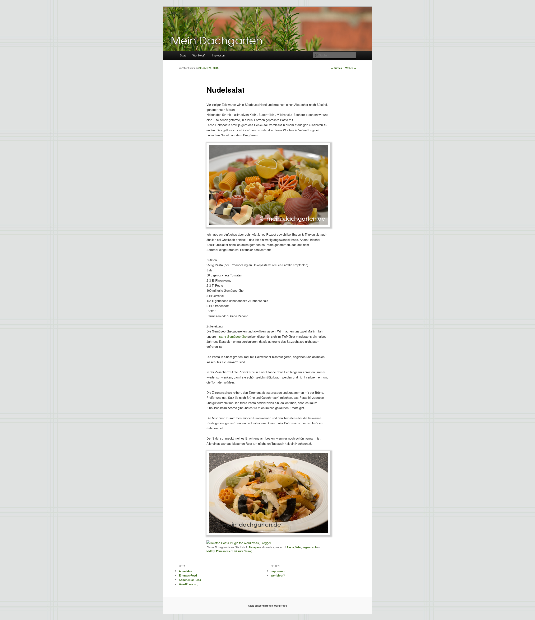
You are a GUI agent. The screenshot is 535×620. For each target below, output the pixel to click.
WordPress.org (188, 584)
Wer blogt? (198, 55)
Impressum (218, 55)
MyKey (210, 551)
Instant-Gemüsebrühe (232, 336)
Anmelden (185, 571)
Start (183, 55)
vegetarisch (309, 547)
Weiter (350, 68)
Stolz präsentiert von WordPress (267, 605)
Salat (298, 547)
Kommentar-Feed (190, 580)
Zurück (336, 68)
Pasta (290, 547)
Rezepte (254, 547)
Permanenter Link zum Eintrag (234, 551)
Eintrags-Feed (188, 575)
